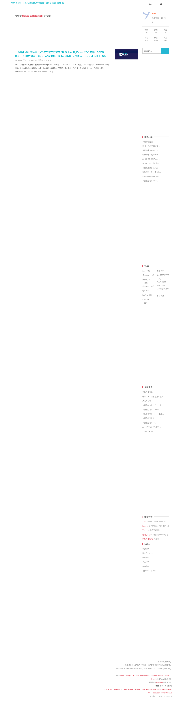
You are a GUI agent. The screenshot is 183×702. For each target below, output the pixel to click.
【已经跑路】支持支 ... (151, 167)
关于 (162, 4)
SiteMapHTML (140, 689)
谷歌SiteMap (129, 689)
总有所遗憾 (146, 401)
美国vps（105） (148, 286)
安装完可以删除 (154, 530)
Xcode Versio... (148, 431)
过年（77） (161, 270)
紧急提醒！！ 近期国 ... (151, 172)
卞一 (150, 692)
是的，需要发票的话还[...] (158, 521)
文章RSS (159, 685)
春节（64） (161, 295)
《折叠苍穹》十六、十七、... (153, 405)
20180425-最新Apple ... (151, 159)
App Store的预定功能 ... (151, 176)
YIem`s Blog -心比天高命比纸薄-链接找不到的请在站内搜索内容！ (38, 2)
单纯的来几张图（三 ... (151, 150)
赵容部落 (145, 566)
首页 (150, 4)
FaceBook (156, 692)
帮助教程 (145, 549)
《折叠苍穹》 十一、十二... (153, 414)
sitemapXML (109, 689)
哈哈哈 (156, 539)
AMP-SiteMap (151, 689)
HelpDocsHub (147, 553)
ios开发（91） (148, 295)
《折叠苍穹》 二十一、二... (153, 409)
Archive (169, 692)
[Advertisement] (75, 35)
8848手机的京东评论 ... (151, 146)
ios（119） (146, 270)
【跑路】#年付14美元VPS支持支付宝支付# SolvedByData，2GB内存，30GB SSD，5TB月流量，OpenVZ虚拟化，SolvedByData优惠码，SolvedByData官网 (61, 54)
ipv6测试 (145, 557)
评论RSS (168, 685)
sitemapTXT (119, 689)
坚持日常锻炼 (147, 392)
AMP (170, 689)
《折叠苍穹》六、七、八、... (153, 418)
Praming (159, 682)
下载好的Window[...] (160, 534)
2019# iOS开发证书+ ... (151, 163)
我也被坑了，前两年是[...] (159, 526)
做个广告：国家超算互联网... (153, 396)
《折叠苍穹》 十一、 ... (151, 180)
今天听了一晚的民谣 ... (151, 154)
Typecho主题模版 (149, 570)
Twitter (163, 692)
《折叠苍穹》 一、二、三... (153, 422)
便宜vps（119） (148, 275)
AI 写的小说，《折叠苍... (151, 427)
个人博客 (145, 562)
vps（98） (146, 290)
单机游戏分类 (147, 141)
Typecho (154, 679)
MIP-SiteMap (162, 689)
